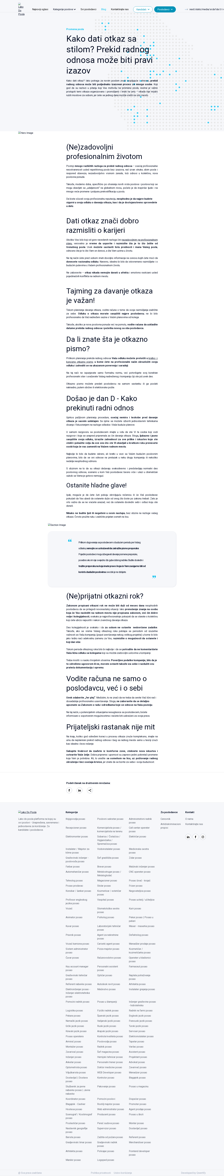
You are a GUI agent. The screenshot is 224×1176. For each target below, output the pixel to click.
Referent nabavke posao (79, 984)
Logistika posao (74, 1010)
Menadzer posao (138, 1072)
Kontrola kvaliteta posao (110, 1036)
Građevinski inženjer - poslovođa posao (77, 859)
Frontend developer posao (139, 1153)
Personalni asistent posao (107, 968)
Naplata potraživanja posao (139, 977)
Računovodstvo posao (109, 957)
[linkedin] (79, 790)
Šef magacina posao (108, 1051)
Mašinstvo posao (106, 989)
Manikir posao (73, 1160)
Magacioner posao (107, 880)
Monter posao (136, 1123)
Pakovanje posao (106, 1086)
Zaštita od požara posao (110, 1137)
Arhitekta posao (137, 984)
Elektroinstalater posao (141, 1036)
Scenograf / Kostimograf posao (79, 1116)
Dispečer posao (137, 1098)
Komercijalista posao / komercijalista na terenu (109, 829)
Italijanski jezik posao (108, 1020)
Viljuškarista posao (76, 1072)
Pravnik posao (73, 935)
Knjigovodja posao (75, 819)
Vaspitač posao (105, 899)
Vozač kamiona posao (77, 943)
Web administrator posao (110, 1109)
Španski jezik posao (108, 1015)
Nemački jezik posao (77, 1020)
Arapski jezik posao (107, 1031)
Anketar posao (73, 1062)
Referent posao (137, 1137)
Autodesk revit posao (108, 984)
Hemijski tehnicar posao (110, 1057)
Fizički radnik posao (108, 1010)
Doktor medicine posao (109, 1067)
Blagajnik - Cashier (75, 1104)
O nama (189, 819)
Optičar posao (104, 975)
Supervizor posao (106, 1128)
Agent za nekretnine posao (107, 937)
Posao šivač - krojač (139, 880)
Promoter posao (137, 1104)
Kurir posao (135, 908)
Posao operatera (75, 1036)
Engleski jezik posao (140, 1015)
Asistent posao (137, 1051)
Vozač (69, 908)
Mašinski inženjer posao (142, 866)
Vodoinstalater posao (108, 849)
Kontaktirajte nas (120, 9)
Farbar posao (73, 866)
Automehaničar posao (77, 871)
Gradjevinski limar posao (79, 1142)
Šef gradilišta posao (108, 857)
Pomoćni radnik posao (77, 1001)
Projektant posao (138, 1057)
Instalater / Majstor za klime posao (77, 851)
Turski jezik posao (138, 1026)
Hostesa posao (74, 1109)
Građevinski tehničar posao (76, 977)
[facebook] (69, 790)
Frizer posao (135, 885)
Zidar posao (135, 857)
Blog (103, 9)
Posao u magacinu (138, 1086)
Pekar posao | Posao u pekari (141, 919)
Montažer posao (74, 1046)
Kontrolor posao (105, 1077)
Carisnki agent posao (108, 943)
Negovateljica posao (140, 890)
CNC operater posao (140, 871)
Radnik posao (104, 1046)
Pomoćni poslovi (106, 1098)
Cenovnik (165, 819)
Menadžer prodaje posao (142, 943)
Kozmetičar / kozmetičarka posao (140, 950)
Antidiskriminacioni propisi (171, 826)
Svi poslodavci (88, 9)
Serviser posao (137, 1031)
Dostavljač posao (138, 1128)
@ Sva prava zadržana (30, 1172)
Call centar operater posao (139, 829)
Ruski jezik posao (106, 1026)
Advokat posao (137, 1062)
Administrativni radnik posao (140, 821)
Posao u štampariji (107, 1001)
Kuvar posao (72, 926)
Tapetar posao (136, 1041)
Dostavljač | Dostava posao (77, 1079)
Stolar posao (104, 885)
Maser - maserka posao (141, 926)
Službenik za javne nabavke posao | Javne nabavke (78, 1090)
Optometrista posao (76, 1067)
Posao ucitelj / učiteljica (141, 899)
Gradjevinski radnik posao (107, 1144)
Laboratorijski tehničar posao (109, 928)
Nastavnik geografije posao (76, 1130)
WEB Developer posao (109, 1072)
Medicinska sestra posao (139, 851)
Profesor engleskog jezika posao (76, 901)
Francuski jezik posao (140, 1020)
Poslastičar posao (75, 1123)
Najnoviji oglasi (40, 9)
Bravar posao (104, 866)
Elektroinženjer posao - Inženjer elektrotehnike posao (78, 993)
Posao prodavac (74, 885)
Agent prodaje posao (140, 1109)
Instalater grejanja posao (142, 989)
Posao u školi (136, 1114)
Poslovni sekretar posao (110, 819)
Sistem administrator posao (77, 950)
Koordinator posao (75, 1098)
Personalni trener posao (110, 1062)
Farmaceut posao (138, 966)
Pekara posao (73, 1015)
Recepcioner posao (76, 827)
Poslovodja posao (107, 1041)
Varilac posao (136, 1046)
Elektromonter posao (77, 836)
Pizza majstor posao (108, 948)
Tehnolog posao (74, 880)
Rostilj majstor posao (108, 1104)
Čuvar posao (72, 957)
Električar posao (137, 836)
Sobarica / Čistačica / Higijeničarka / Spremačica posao (108, 840)
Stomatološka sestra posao (108, 910)
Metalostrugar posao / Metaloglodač (109, 873)
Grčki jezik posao (75, 1026)
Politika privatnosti (101, 1172)
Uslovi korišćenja (123, 1172)
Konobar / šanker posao (78, 890)
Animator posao (74, 917)
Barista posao (73, 1137)
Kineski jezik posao (76, 1031)
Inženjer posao (73, 1057)
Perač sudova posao (108, 1123)
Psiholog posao (105, 917)
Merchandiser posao (140, 1142)
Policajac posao (105, 1151)
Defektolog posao (138, 935)
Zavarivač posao (74, 1051)
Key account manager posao (77, 968)
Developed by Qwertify (193, 1172)
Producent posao (106, 1114)
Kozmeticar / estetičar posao (109, 892)
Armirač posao (73, 1041)
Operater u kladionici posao (140, 959)
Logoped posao (105, 1160)
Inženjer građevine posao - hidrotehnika (142, 1003)
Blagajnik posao (137, 1077)
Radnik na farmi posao (141, 1010)
